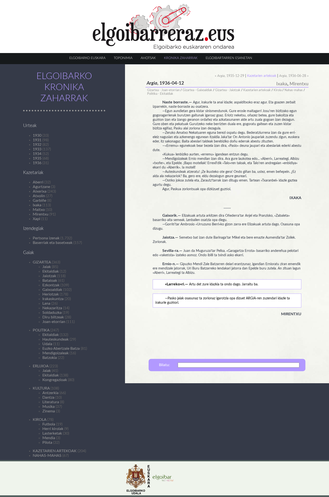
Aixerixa (39, 191)
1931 (37, 140)
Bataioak (49, 280)
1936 (37, 163)
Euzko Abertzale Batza (61, 348)
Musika (48, 407)
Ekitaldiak (50, 271)
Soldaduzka (52, 313)
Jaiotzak (49, 276)
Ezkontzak (50, 285)
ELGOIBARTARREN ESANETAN (229, 58)
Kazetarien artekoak (257, 90)
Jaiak (46, 267)
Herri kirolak (52, 429)
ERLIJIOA (40, 366)
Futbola (48, 424)
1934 (37, 154)
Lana (46, 303)
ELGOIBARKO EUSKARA (87, 58)
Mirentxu (40, 214)
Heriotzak (50, 294)
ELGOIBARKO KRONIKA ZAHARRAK (64, 87)
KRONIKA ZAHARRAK (180, 58)
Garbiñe (39, 200)
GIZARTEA (42, 262)
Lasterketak (52, 433)
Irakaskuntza (53, 299)
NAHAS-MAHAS (47, 455)
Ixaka (37, 205)
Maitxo (39, 210)
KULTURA (41, 388)
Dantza (48, 397)
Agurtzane (41, 187)
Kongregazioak (54, 380)
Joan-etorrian (53, 322)
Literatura (50, 402)
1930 (37, 135)
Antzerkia (50, 393)
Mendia (48, 438)
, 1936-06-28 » (294, 76)
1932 (37, 145)
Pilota (47, 442)
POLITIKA (41, 330)
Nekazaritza (52, 308)
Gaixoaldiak (52, 290)
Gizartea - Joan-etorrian (163, 90)
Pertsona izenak (46, 238)
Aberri (38, 182)
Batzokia (49, 358)
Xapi (36, 219)
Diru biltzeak (53, 317)
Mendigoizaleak (55, 353)
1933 (37, 149)
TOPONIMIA (123, 58)
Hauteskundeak (55, 339)
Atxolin (39, 196)
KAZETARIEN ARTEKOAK (55, 451)
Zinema (48, 411)
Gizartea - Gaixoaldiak (197, 90)
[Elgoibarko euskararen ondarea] (163, 48)
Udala (47, 344)
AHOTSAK (148, 58)
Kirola (278, 90)
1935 (37, 158)
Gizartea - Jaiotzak (227, 90)
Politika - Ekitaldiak (160, 93)
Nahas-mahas (293, 90)
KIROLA (39, 420)
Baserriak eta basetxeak (52, 243)
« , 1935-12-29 (229, 76)
